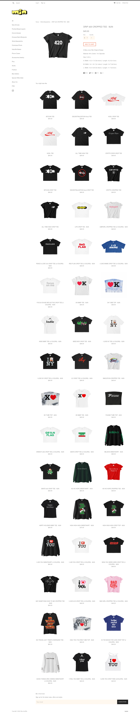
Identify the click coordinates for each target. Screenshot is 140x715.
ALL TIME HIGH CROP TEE (50, 227)
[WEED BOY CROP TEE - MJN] (81, 325)
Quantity (91, 34)
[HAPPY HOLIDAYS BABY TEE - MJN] (50, 509)
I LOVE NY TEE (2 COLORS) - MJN (113, 341)
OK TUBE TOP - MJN (113, 302)
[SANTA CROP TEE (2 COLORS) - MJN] (81, 435)
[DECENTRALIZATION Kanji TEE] (81, 100)
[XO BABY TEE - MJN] (81, 398)
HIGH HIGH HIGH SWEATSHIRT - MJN (82, 525)
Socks (14, 66)
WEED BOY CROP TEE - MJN (82, 341)
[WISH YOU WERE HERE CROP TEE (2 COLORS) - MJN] (113, 545)
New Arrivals (15, 25)
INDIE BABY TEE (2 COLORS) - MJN (50, 341)
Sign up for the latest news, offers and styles (49, 697)
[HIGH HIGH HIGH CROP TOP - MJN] (113, 509)
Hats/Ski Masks (16, 49)
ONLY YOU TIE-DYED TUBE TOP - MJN (82, 640)
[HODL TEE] (50, 137)
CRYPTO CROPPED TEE (113, 190)
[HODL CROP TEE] (113, 100)
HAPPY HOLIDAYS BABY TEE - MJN (50, 525)
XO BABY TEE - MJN (82, 415)
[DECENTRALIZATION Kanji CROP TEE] (81, 173)
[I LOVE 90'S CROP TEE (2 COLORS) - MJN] (81, 584)
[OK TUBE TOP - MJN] (113, 286)
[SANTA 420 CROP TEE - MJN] (50, 472)
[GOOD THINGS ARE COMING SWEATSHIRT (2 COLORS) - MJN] (50, 662)
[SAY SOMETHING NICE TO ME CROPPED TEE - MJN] (50, 584)
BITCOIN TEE (50, 116)
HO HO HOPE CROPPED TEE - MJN (113, 489)
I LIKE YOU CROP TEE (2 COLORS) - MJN (82, 562)
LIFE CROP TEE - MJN (82, 227)
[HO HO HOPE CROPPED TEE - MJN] (113, 472)
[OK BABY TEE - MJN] (81, 286)
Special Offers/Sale (17, 78)
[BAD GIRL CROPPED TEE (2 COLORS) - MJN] (113, 584)
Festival (14, 70)
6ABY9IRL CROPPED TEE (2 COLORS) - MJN (114, 227)
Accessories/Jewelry (18, 57)
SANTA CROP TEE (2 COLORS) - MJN (82, 452)
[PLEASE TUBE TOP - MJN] (113, 398)
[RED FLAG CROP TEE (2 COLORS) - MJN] (81, 247)
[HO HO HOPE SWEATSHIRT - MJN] (81, 472)
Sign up (43, 3)
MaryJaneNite (24, 711)
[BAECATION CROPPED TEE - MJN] (113, 361)
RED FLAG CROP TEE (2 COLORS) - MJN (82, 264)
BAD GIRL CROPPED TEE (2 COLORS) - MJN (114, 601)
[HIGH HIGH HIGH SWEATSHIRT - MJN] (81, 509)
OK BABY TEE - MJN (82, 302)
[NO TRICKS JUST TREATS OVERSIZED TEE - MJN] (50, 623)
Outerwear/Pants (17, 45)
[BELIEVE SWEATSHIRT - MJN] (113, 435)
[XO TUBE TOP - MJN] (50, 398)
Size (84, 34)
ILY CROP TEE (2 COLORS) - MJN (81, 378)
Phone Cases (16, 53)
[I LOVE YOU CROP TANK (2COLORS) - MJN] (113, 662)
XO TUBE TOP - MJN (50, 415)
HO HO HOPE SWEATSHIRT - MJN (82, 489)
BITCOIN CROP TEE (50, 190)
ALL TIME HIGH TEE (82, 153)
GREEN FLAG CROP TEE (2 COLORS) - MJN (50, 452)
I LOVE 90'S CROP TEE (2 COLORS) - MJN (82, 601)
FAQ (13, 86)
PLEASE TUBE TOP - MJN (114, 415)
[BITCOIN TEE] (50, 100)
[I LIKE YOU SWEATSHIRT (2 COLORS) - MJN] (50, 545)
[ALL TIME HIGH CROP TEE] (50, 210)
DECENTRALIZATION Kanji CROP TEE (82, 190)
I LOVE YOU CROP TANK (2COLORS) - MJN (113, 679)
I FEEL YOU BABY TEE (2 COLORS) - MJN (82, 679)
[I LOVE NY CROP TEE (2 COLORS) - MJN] (50, 361)
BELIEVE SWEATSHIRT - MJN (113, 452)
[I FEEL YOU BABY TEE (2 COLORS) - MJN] (81, 662)
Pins (13, 61)
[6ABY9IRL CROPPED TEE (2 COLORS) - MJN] (113, 210)
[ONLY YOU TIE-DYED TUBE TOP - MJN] (81, 623)
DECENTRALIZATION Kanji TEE (82, 116)
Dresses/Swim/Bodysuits (19, 37)
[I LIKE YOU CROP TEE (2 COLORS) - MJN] (81, 545)
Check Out (125, 3)
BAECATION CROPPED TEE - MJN (113, 378)
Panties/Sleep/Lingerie (18, 29)
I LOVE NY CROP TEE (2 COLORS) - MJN (50, 378)
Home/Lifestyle (16, 33)
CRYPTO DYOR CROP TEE (113, 153)
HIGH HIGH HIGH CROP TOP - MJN (114, 525)
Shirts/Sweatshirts (17, 41)
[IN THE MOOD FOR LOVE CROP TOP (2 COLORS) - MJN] (113, 623)
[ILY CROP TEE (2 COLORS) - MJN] (81, 361)
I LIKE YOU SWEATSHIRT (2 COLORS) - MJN (50, 562)
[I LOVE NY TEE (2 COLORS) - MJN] (113, 325)
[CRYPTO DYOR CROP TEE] (113, 137)
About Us (14, 82)
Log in (37, 3)
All (12, 21)
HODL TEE (50, 153)
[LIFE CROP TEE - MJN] (81, 210)
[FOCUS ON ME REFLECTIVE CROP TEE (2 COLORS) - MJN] (50, 286)
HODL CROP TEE (113, 116)
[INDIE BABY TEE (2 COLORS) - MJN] (50, 325)
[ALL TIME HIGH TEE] (81, 137)
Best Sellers (15, 74)
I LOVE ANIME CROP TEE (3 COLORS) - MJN (114, 264)
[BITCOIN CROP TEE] (50, 173)
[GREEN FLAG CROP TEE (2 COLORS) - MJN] (50, 435)
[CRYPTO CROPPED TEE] (113, 173)
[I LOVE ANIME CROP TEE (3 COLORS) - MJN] (113, 247)
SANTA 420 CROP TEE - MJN (50, 489)
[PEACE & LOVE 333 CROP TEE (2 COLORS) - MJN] (50, 247)
